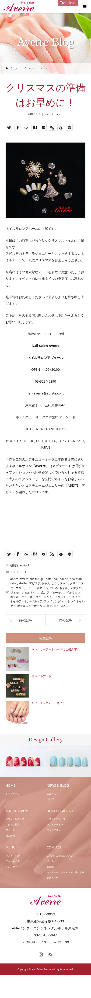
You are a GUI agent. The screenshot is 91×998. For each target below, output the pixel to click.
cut (32, 579)
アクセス (10, 830)
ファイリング (52, 601)
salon (13, 583)
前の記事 (25, 620)
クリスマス (61, 583)
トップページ (13, 793)
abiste (14, 579)
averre (24, 579)
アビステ (34, 583)
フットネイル (13, 861)
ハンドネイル (13, 855)
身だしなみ (61, 606)
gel (42, 579)
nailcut (64, 579)
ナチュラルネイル (37, 588)
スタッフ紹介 (13, 824)
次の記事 (65, 620)
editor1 (24, 565)
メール (50, 861)
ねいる (53, 588)
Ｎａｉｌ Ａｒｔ (53, 114)
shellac (23, 583)
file (37, 579)
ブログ (50, 799)
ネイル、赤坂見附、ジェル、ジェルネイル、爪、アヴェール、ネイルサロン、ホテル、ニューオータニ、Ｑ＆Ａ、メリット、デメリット (47, 592)
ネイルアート (18, 601)
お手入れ (47, 583)
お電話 (50, 866)
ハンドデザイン (55, 824)
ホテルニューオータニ (31, 606)
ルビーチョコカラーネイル (48, 703)
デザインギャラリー (57, 818)
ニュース (51, 793)
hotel (49, 579)
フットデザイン (55, 830)
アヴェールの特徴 (15, 818)
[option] (23, 761)
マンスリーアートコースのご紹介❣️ (54, 649)
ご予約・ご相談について (59, 855)
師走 (49, 606)
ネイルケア (35, 601)
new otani (76, 579)
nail (56, 579)
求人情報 (10, 835)
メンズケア (11, 866)
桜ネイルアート (41, 676)
